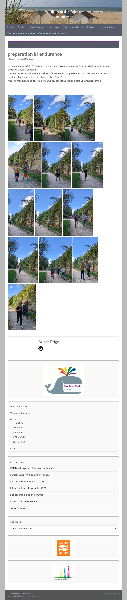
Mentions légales (111, 593)
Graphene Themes (29, 596)
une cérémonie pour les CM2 (26, 494)
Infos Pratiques (36, 27)
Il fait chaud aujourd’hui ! (24, 501)
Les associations (73, 27)
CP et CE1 (18, 432)
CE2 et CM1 (19, 437)
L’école (21, 27)
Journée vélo (17, 507)
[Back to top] (120, 593)
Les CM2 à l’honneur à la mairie (27, 481)
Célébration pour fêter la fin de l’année (32, 468)
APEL (12, 448)
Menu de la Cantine (19, 413)
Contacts (90, 27)
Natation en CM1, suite (24, 44)
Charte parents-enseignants (21, 33)
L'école (31, 59)
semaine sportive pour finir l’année (30, 474)
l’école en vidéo (106, 27)
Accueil (10, 27)
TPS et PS (18, 422)
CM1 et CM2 (23, 59)
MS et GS (17, 427)
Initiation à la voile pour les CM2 (28, 488)
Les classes (55, 27)
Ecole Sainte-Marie (63, 12)
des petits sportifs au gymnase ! (98, 44)
